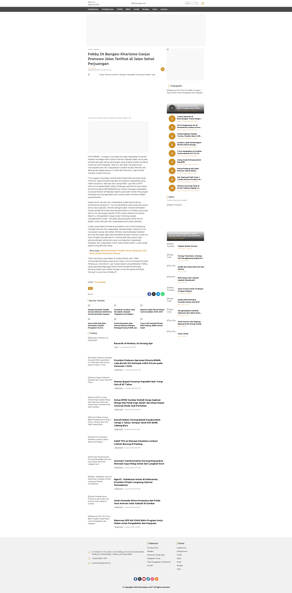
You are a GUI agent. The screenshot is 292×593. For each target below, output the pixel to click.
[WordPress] (148, 579)
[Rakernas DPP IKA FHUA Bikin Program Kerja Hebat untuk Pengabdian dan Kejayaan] (100, 524)
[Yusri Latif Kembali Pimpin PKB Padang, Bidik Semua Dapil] (152, 319)
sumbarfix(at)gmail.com (101, 563)
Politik (179, 555)
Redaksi (150, 551)
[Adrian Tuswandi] (171, 247)
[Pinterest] (144, 579)
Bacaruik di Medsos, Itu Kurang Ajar (133, 343)
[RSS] (156, 579)
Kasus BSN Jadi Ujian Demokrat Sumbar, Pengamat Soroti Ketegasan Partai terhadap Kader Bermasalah (100, 325)
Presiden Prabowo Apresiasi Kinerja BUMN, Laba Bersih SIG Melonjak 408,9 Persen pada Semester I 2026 (138, 363)
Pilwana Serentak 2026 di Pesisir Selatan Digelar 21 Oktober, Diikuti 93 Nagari (188, 187)
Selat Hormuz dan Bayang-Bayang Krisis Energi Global (189, 323)
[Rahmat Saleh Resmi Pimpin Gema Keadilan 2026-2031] (152, 306)
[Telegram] (158, 294)
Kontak (150, 565)
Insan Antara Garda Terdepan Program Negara (190, 290)
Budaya (180, 565)
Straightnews (119, 370)
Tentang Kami (152, 548)
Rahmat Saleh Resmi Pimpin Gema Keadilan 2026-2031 (152, 311)
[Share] (163, 69)
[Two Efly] (171, 269)
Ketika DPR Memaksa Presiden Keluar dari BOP (189, 301)
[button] (196, 3)
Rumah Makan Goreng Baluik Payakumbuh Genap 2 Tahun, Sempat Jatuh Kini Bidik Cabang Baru (137, 423)
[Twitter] (154, 294)
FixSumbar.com (145, 587)
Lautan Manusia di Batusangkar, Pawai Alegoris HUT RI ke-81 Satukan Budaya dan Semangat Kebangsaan (189, 118)
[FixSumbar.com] (139, 3)
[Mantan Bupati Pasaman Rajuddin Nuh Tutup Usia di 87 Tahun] (100, 385)
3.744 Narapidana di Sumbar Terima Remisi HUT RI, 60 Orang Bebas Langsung (189, 152)
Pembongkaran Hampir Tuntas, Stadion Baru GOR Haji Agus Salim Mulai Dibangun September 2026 (189, 135)
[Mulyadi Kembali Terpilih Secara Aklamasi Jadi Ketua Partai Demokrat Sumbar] (100, 306)
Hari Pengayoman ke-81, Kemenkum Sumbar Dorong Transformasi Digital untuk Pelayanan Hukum (189, 126)
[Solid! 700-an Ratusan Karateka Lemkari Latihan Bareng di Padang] (100, 445)
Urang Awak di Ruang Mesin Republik (189, 161)
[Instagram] (152, 579)
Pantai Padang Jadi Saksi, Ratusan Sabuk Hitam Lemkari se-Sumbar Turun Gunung (188, 170)
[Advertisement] (146, 30)
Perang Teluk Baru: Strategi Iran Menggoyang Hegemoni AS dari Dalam (190, 257)
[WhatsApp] (163, 294)
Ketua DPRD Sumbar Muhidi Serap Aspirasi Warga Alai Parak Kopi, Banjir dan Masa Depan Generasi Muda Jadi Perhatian (139, 403)
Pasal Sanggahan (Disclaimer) (159, 562)
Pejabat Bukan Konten (188, 246)
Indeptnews (181, 548)
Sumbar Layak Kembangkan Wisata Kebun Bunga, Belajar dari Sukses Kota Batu (189, 144)
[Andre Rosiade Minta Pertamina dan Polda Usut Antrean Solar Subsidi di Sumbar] (100, 504)
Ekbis (179, 558)
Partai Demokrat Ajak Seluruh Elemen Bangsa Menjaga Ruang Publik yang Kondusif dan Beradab (126, 325)
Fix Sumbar (92, 68)
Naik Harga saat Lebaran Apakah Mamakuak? (188, 279)
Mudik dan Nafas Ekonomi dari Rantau (191, 268)
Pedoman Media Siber (156, 555)
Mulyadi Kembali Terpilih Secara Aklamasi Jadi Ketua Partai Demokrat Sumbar (100, 312)
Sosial (179, 562)
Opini (116, 347)
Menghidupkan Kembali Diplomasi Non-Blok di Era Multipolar (189, 312)
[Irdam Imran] (171, 258)
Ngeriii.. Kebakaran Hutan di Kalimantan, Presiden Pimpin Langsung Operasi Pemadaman (136, 482)
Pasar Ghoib (183, 334)
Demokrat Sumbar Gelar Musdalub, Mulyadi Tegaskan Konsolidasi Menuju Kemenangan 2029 (125, 312)
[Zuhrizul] (171, 280)
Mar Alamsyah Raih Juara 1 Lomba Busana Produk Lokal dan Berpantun (189, 178)
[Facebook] (149, 294)
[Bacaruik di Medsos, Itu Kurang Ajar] (100, 345)
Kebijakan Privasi (153, 558)
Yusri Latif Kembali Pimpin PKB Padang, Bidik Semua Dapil (151, 325)
